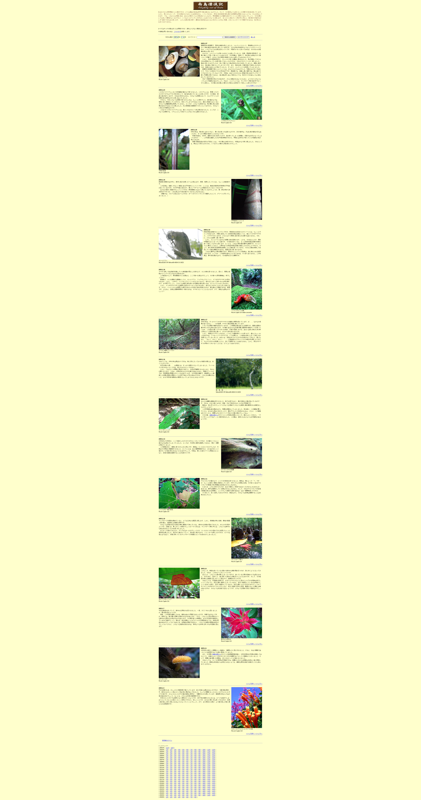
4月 (179, 750)
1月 (167, 750)
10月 (203, 750)
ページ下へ (258, 85)
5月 (183, 750)
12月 (172, 748)
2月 (171, 750)
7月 (191, 750)
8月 (195, 750)
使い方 (253, 37)
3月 (175, 750)
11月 (167, 748)
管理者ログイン (167, 740)
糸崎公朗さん (214, 415)
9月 (199, 750)
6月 (187, 750)
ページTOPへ (250, 85)
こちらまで (177, 31)
